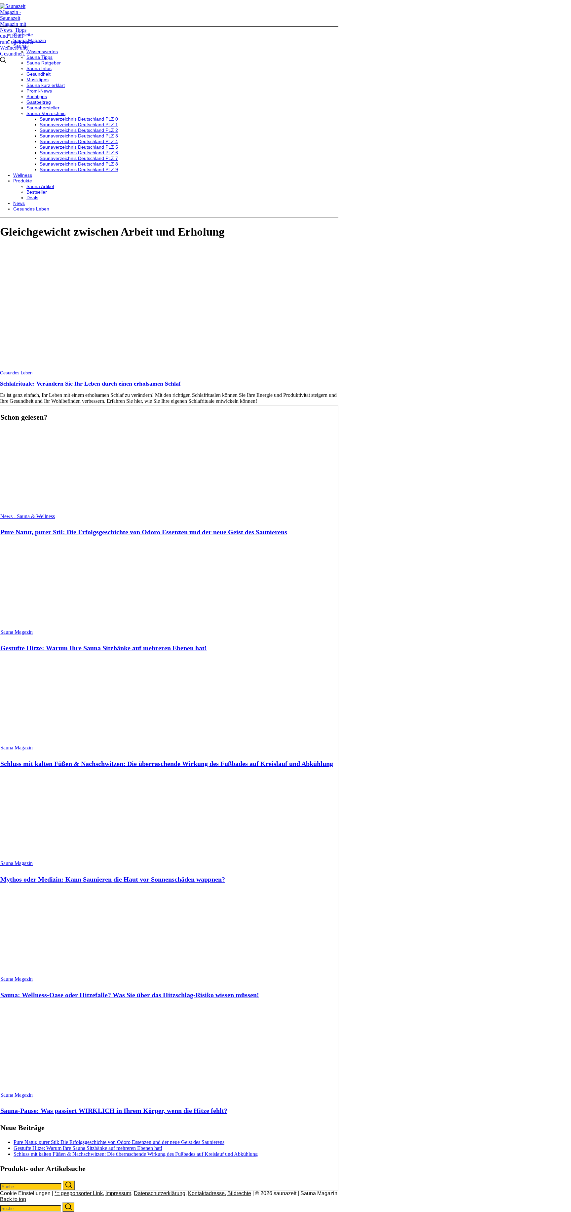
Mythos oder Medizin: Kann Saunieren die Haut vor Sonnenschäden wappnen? (112, 879)
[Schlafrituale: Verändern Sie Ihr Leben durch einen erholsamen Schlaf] (94, 367)
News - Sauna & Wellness (27, 516)
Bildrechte (239, 1193)
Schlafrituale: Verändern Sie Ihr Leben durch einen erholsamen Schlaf (90, 383)
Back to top (13, 1199)
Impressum (118, 1193)
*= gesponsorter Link (79, 1193)
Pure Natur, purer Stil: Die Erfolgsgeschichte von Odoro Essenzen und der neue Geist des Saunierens (143, 532)
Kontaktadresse (206, 1193)
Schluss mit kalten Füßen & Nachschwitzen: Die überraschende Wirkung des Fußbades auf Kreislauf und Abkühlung (166, 763)
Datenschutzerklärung (159, 1193)
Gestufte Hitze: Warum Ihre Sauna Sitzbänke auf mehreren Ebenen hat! (103, 648)
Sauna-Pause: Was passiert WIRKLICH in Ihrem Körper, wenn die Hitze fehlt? (113, 1110)
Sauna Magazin (16, 632)
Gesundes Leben (16, 372)
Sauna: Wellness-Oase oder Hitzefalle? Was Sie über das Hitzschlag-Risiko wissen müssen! (129, 995)
